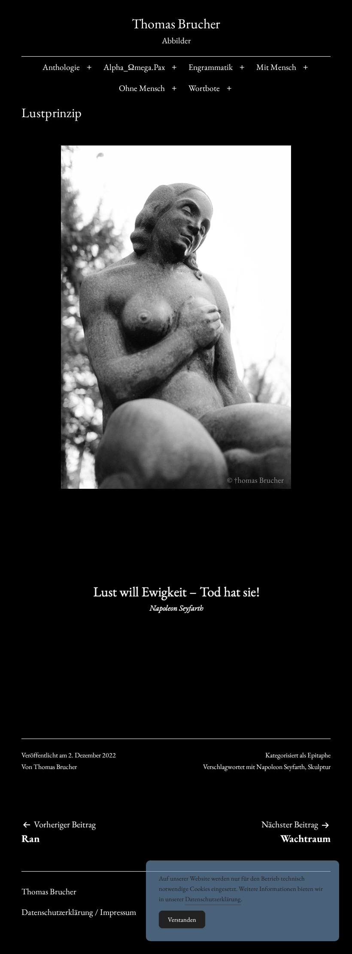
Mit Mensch (276, 67)
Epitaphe (319, 755)
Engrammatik (210, 67)
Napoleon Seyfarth (280, 766)
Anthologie (61, 67)
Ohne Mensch (142, 88)
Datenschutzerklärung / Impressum (78, 912)
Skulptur (319, 766)
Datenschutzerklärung (213, 899)
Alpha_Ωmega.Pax (134, 67)
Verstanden (182, 919)
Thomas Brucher (176, 24)
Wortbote (204, 88)
